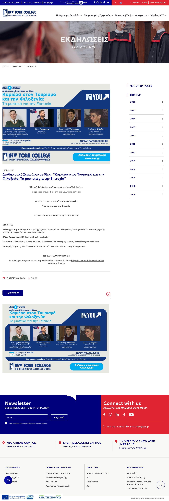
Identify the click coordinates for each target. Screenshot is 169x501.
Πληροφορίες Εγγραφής (97, 15)
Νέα (88, 477)
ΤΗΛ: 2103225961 (115, 426)
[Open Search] (115, 3)
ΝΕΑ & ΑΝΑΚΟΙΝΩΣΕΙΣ (158, 3)
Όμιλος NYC (157, 15)
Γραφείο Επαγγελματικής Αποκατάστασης (139, 482)
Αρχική (5, 67)
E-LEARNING (135, 3)
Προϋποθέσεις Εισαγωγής (58, 473)
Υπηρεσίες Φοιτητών (137, 488)
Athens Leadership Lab (97, 473)
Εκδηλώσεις (31, 67)
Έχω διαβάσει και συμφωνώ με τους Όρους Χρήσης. (28, 423)
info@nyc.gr (48, 3)
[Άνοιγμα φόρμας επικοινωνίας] (8, 480)
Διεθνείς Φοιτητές (136, 477)
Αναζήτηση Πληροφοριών (58, 486)
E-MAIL (144, 3)
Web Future (147, 498)
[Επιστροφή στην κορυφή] (161, 485)
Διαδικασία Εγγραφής (56, 477)
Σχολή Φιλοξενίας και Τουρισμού (46, 187)
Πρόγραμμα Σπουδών (68, 15)
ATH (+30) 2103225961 (11, 3)
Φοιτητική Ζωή (123, 15)
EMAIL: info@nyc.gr (139, 426)
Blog (88, 486)
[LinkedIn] (101, 2)
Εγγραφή (59, 417)
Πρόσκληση (13, 292)
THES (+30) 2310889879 (32, 3)
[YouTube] (108, 2)
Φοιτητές (131, 473)
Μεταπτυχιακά (12, 477)
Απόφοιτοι (141, 15)
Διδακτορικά (11, 481)
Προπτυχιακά (11, 473)
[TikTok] (104, 2)
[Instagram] (97, 2)
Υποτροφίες (51, 481)
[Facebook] (94, 2)
